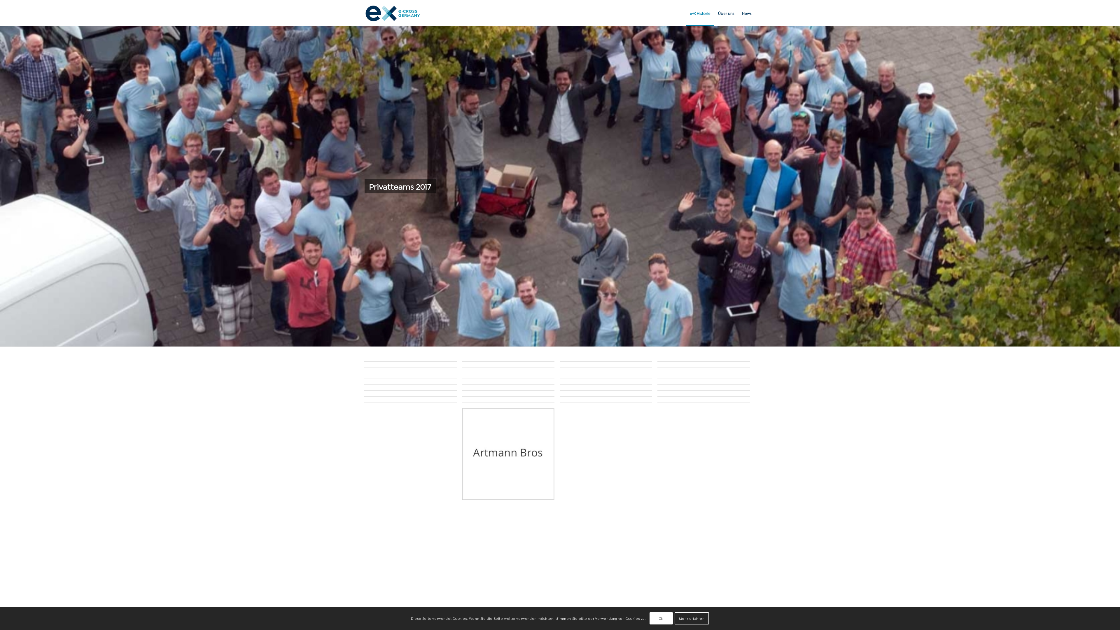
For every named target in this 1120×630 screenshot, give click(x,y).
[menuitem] (700, 13)
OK (661, 618)
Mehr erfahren (692, 618)
